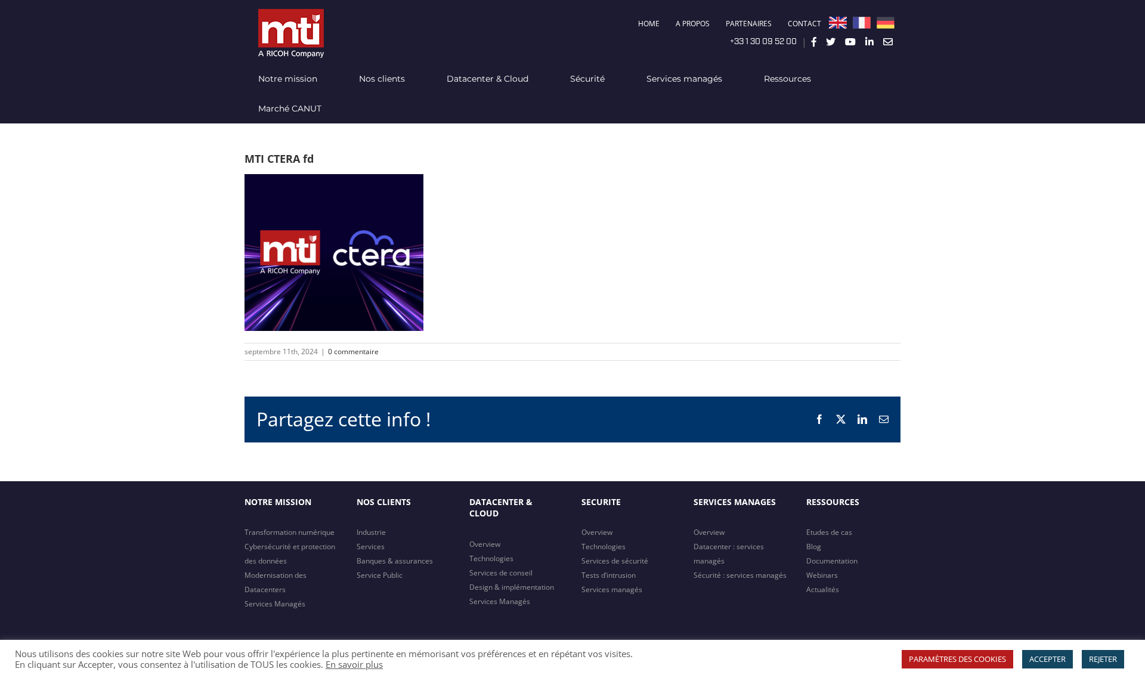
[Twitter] (830, 41)
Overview (484, 544)
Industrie (371, 532)
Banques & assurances (395, 561)
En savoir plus (354, 664)
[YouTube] (850, 41)
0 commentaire (353, 351)
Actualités (822, 589)
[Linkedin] (869, 41)
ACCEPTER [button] (1047, 659)
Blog (813, 546)
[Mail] (888, 41)
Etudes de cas (829, 532)
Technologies (491, 558)
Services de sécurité (614, 561)
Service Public (380, 575)
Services (371, 546)
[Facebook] (814, 41)
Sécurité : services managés (740, 575)
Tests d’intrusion (608, 575)
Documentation (832, 561)
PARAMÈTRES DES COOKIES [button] (957, 659)
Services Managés (275, 604)
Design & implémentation (511, 587)
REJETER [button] (1103, 659)
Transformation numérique (290, 532)
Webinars (822, 575)
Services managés (611, 589)
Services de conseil (501, 573)
